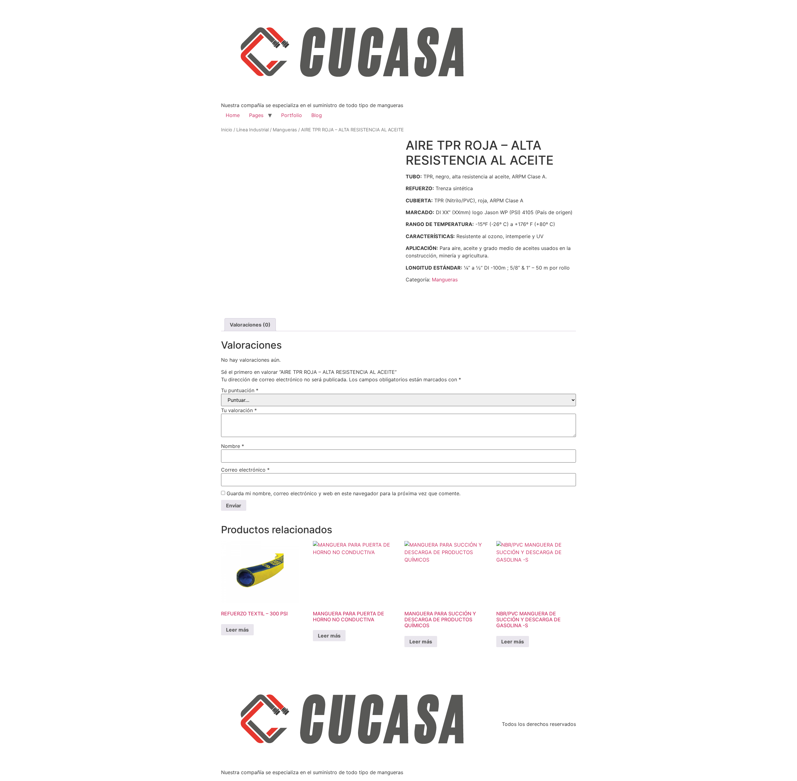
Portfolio (291, 115)
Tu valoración (239, 410)
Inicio (226, 130)
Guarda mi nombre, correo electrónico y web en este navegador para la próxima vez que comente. (343, 493)
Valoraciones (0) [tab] (250, 325)
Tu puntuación (239, 390)
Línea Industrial (252, 130)
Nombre (232, 446)
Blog (316, 115)
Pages (256, 115)
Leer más (237, 630)
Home (233, 115)
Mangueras (285, 130)
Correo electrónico (245, 469)
